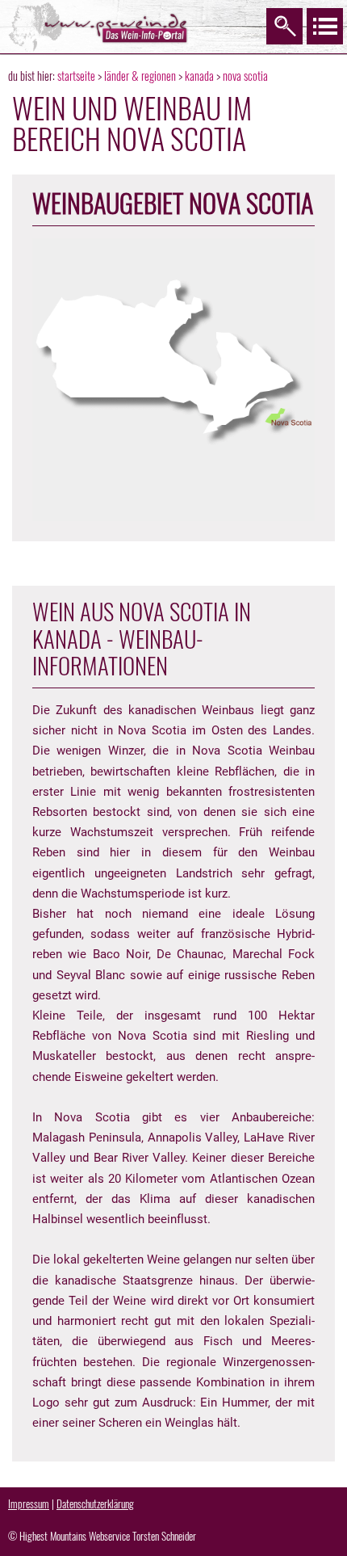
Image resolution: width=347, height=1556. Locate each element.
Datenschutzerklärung (95, 1503)
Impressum (28, 1503)
